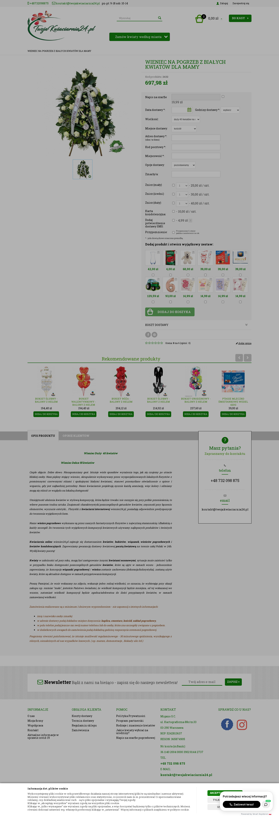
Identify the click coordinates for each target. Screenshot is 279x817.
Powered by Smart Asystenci (256, 814)
